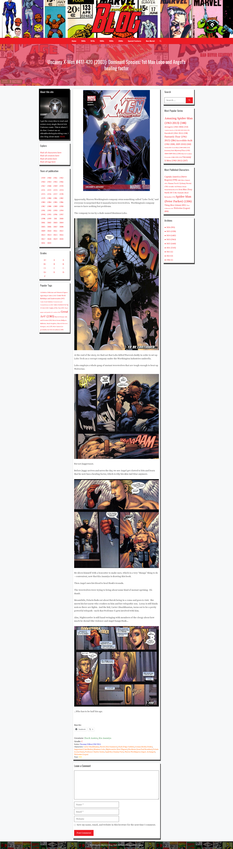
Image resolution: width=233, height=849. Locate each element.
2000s (120, 41)
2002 (49, 222)
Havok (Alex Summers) (108, 747)
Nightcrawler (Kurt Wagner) (116, 749)
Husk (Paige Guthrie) (126, 747)
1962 (61, 178)
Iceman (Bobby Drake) (143, 747)
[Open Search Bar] (160, 41)
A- (64, 260)
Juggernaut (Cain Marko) (83, 749)
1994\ (43, 214)
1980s (102, 41)
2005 (43, 227)
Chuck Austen (91, 738)
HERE (62, 136)
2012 (61, 231)
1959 (43, 178)
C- (64, 268)
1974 (61, 190)
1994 (61, 210)
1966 (61, 182)
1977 (55, 194)
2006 (49, 227)
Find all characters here (50, 152)
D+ (45, 272)
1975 (43, 194)
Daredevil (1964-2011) (176, 133)
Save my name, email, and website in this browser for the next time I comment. (116, 824)
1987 (43, 206)
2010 (49, 231)
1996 (55, 214)
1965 (55, 182)
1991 (43, 210)
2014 (49, 235)
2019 (55, 239)
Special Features (134, 41)
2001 (43, 222)
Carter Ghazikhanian (91, 747)
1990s (111, 41)
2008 (61, 227)
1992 (49, 210)
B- (64, 264)
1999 (49, 218)
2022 (49, 243)
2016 (61, 235)
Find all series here (48, 159)
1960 (49, 178)
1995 (49, 214)
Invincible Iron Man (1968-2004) (177, 148)
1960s (83, 41)
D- (64, 272)
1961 (55, 178)
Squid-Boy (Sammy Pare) (114, 752)
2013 (43, 235)
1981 (55, 198)
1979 (43, 198)
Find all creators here (49, 155)
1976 (49, 194)
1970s (92, 41)
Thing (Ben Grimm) (175, 205)
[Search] (189, 100)
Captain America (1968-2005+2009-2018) (177, 130)
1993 (55, 210)
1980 (49, 198)
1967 (43, 186)
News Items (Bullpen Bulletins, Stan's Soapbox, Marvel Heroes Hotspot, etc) (53, 323)
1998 (43, 218)
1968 (49, 186)
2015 (55, 235)
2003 (80, 757)
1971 (43, 190)
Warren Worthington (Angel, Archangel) (140, 752)
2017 (43, 239)
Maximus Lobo (99, 749)
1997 (61, 214)
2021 (43, 243)
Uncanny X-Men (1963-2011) (90, 744)
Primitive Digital (137, 845)
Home (74, 41)
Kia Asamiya (105, 738)
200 (55, 218)
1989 (55, 206)
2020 (61, 239)
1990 (61, 206)
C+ (45, 268)
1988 (49, 206)
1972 (49, 190)
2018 (49, 239)
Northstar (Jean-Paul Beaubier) (140, 749)
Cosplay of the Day (56, 308)
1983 (43, 202)
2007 (55, 227)
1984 (49, 202)
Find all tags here (48, 162)
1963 (43, 182)
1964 (49, 182)
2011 (55, 231)
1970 (61, 186)
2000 (61, 218)
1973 (55, 190)
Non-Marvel (150, 41)
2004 (61, 222)
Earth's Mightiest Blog (104, 845)
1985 (55, 202)
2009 (43, 231)
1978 (61, 194)
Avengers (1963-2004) (176, 127)
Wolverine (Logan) (81, 754)
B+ (45, 264)
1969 (55, 186)
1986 (61, 202)
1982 (61, 198)
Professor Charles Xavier (94, 752)
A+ (45, 260)
